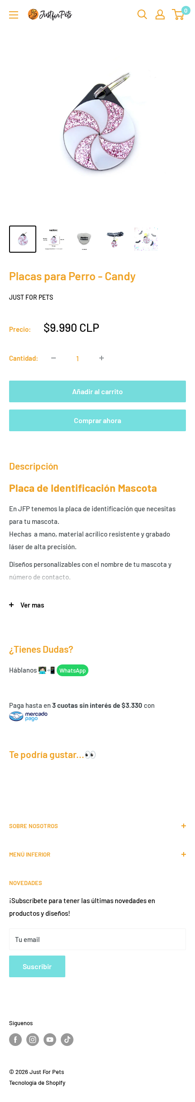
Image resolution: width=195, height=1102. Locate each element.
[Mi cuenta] (160, 14)
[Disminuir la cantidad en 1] (53, 357)
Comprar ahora (97, 420)
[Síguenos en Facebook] (15, 1039)
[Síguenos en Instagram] (32, 1039)
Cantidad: (23, 358)
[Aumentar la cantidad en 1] (101, 357)
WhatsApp (72, 670)
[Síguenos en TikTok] (67, 1039)
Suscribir (37, 966)
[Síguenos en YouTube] (50, 1039)
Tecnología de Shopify (37, 1082)
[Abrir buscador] (142, 14)
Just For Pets (31, 297)
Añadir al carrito (97, 391)
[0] (178, 14)
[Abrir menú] (13, 15)
